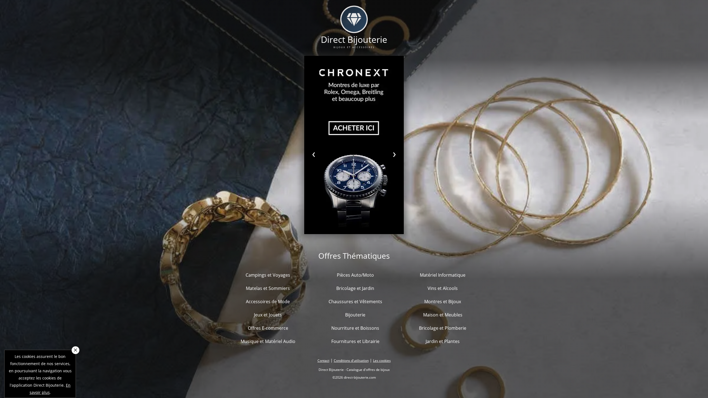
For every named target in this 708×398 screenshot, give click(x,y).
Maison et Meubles (442, 315)
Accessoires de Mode (268, 301)
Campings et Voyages (268, 275)
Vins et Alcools (443, 288)
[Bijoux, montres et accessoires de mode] (354, 30)
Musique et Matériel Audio (268, 341)
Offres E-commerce (268, 328)
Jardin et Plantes (443, 341)
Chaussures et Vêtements (355, 301)
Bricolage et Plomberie (442, 328)
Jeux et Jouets (268, 315)
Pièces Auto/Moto (355, 275)
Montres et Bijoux (442, 301)
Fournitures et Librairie (355, 341)
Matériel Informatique (442, 275)
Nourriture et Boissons (355, 328)
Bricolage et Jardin (355, 288)
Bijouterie (355, 315)
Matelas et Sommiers (268, 288)
